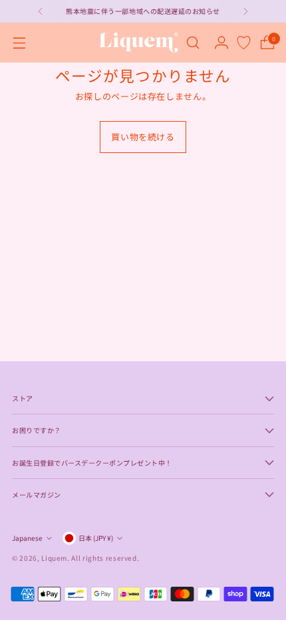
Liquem (54, 558)
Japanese (27, 538)
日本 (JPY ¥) (95, 538)
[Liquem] (138, 42)
